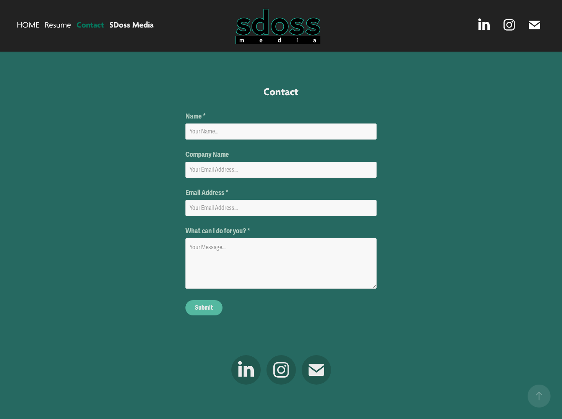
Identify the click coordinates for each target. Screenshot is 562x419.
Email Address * (206, 192)
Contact (90, 24)
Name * (195, 116)
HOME (28, 24)
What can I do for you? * (217, 230)
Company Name (207, 154)
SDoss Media (131, 24)
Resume (58, 24)
